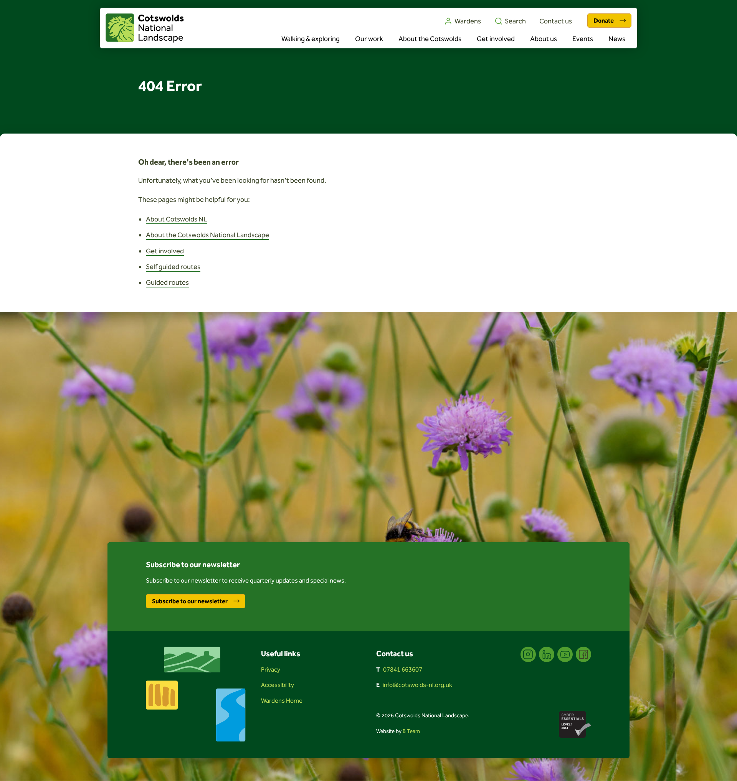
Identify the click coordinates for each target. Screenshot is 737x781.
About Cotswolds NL (176, 219)
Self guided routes (173, 267)
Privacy (270, 669)
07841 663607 (402, 669)
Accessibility (277, 685)
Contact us (555, 21)
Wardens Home (281, 700)
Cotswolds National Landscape (145, 28)
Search (515, 21)
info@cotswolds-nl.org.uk (417, 685)
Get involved (496, 39)
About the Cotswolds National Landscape (207, 235)
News (616, 39)
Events (582, 39)
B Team (411, 731)
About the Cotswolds (429, 39)
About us (543, 39)
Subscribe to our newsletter (190, 601)
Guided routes (167, 282)
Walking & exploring (310, 39)
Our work (369, 39)
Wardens (467, 21)
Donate (603, 20)
